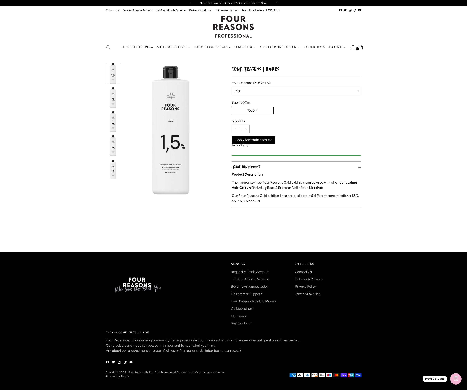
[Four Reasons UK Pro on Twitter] (345, 10)
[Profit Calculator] (455, 379)
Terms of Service (307, 293)
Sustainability (241, 323)
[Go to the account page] (351, 47)
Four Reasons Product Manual (254, 301)
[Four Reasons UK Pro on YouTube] (359, 10)
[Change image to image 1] (113, 73)
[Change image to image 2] (113, 98)
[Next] (277, 3)
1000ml (252, 110)
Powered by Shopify (118, 376)
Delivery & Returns (309, 279)
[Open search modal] (107, 47)
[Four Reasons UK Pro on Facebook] (340, 10)
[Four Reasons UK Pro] (233, 26)
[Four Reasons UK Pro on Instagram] (350, 10)
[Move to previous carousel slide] (350, 240)
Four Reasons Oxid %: (251, 82)
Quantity (238, 121)
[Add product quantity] (235, 129)
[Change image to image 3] (113, 122)
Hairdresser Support (246, 293)
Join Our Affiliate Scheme (250, 279)
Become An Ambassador (249, 286)
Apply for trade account (253, 139)
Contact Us (303, 271)
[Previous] (190, 3)
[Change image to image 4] (113, 146)
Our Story (238, 316)
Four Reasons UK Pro (141, 372)
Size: (241, 102)
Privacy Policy (305, 286)
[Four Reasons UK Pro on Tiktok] (354, 10)
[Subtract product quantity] (246, 129)
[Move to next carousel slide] (358, 240)
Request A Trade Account (250, 271)
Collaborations (242, 308)
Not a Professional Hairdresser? (224, 3)
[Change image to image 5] (113, 170)
